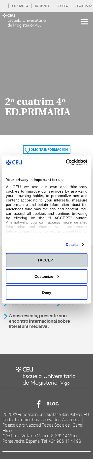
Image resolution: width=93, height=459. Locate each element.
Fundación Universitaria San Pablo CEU (53, 414)
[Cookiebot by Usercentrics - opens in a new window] (66, 162)
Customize (43, 276)
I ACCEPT (46, 260)
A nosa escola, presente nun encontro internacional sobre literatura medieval (39, 321)
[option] (46, 73)
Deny (46, 292)
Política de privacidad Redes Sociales (36, 425)
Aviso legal (71, 419)
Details (72, 244)
